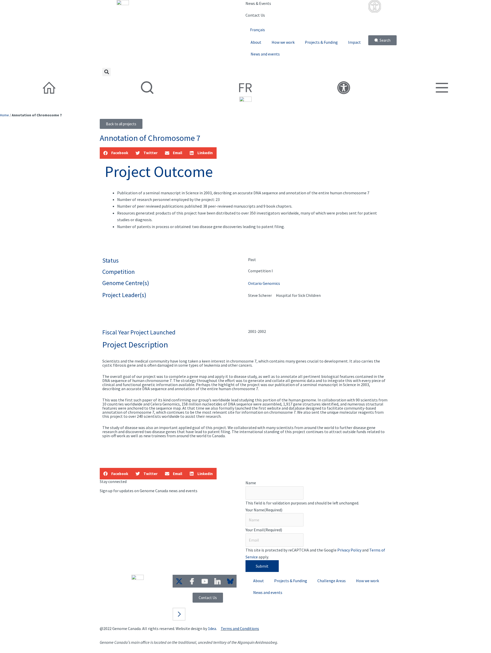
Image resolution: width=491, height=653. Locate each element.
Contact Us (255, 15)
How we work (283, 42)
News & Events (258, 3)
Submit (262, 566)
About (256, 42)
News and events (265, 54)
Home (4, 115)
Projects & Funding (321, 42)
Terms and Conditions (240, 628)
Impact (354, 42)
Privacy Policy (349, 550)
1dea (212, 628)
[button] (106, 72)
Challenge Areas (331, 580)
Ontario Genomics (264, 283)
